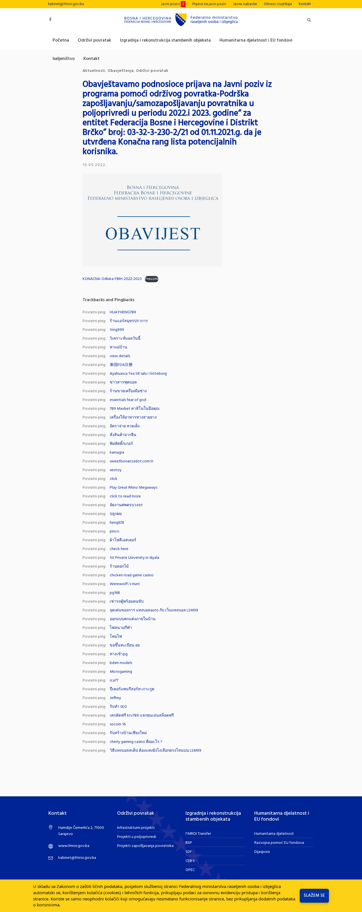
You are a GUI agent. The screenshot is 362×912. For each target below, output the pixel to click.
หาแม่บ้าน (118, 347)
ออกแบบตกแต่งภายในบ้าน (133, 619)
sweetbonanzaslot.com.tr (131, 461)
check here (119, 549)
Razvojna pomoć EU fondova (279, 843)
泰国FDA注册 (121, 365)
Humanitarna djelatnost (274, 834)
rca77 (114, 680)
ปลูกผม (116, 514)
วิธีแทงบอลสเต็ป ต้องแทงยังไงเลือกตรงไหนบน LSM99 (155, 750)
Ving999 (117, 330)
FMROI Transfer (198, 834)
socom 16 (118, 724)
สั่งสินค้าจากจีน (123, 435)
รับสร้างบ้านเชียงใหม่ (128, 733)
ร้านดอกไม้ (119, 566)
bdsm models (121, 663)
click (113, 479)
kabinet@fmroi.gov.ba (66, 4)
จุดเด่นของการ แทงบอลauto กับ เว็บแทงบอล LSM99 (154, 610)
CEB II (190, 861)
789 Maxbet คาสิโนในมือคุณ (135, 409)
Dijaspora (262, 852)
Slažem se (314, 895)
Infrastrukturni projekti (136, 828)
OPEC (190, 870)
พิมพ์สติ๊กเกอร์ (121, 444)
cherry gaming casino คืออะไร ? (136, 742)
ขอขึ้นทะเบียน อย (125, 645)
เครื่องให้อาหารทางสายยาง (133, 417)
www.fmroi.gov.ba (73, 846)
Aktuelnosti (94, 71)
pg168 (115, 593)
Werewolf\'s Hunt (125, 584)
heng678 (117, 522)
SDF (189, 852)
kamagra (117, 452)
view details (120, 356)
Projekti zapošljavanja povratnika (145, 846)
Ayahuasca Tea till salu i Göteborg (138, 373)
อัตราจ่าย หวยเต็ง (125, 426)
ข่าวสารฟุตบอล (123, 382)
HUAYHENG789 (123, 312)
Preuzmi (151, 279)
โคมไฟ (116, 636)
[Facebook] (50, 19)
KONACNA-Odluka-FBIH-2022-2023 (112, 279)
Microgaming (121, 672)
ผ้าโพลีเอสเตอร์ (123, 540)
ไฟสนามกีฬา (121, 628)
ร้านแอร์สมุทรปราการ (129, 321)
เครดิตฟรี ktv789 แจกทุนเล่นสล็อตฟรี (142, 715)
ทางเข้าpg (119, 654)
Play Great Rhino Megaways (133, 487)
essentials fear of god (128, 400)
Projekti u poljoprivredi (136, 837)
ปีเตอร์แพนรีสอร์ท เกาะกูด (132, 689)
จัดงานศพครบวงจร (126, 505)
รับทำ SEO (118, 707)
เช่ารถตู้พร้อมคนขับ (127, 601)
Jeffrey (115, 698)
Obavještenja (121, 71)
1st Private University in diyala (134, 558)
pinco (114, 531)
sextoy (116, 470)
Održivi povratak (152, 71)
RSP (189, 843)
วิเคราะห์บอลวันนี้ (125, 338)
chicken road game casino (132, 575)
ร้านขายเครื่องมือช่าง (128, 391)
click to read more (125, 496)
